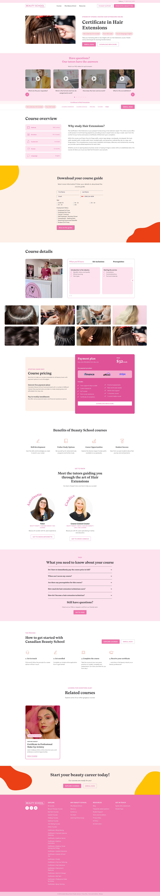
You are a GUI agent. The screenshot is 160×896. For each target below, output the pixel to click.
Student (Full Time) (63, 222)
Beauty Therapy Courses (55, 809)
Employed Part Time (64, 212)
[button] (38, 79)
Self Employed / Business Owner (68, 216)
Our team (73, 815)
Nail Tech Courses (53, 812)
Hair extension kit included (91, 34)
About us (73, 809)
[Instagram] (31, 808)
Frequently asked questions (101, 809)
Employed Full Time (64, 210)
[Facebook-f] (27, 808)
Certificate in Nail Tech (54, 876)
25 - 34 (93, 203)
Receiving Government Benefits (67, 220)
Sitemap (101, 894)
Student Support (98, 812)
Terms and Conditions (99, 815)
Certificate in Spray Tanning (56, 884)
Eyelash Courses (53, 815)
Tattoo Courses (52, 827)
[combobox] (83, 196)
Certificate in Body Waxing (56, 830)
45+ (76, 205)
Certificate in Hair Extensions (56, 865)
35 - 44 (60, 205)
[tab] (81, 262)
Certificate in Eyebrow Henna (56, 838)
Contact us (73, 812)
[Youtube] (35, 808)
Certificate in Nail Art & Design (57, 873)
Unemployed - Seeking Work (66, 218)
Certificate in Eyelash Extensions (57, 851)
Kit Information (97, 824)
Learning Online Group (77, 818)
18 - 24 (77, 203)
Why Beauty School (76, 806)
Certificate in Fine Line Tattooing (57, 862)
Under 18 (60, 203)
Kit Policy (95, 821)
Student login (119, 809)
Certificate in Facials (54, 859)
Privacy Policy (97, 818)
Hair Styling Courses (54, 824)
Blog (94, 806)
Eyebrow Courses (53, 821)
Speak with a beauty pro (123, 806)
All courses (51, 806)
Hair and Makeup (32, 741)
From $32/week (107, 34)
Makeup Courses (53, 818)
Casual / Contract (63, 214)
